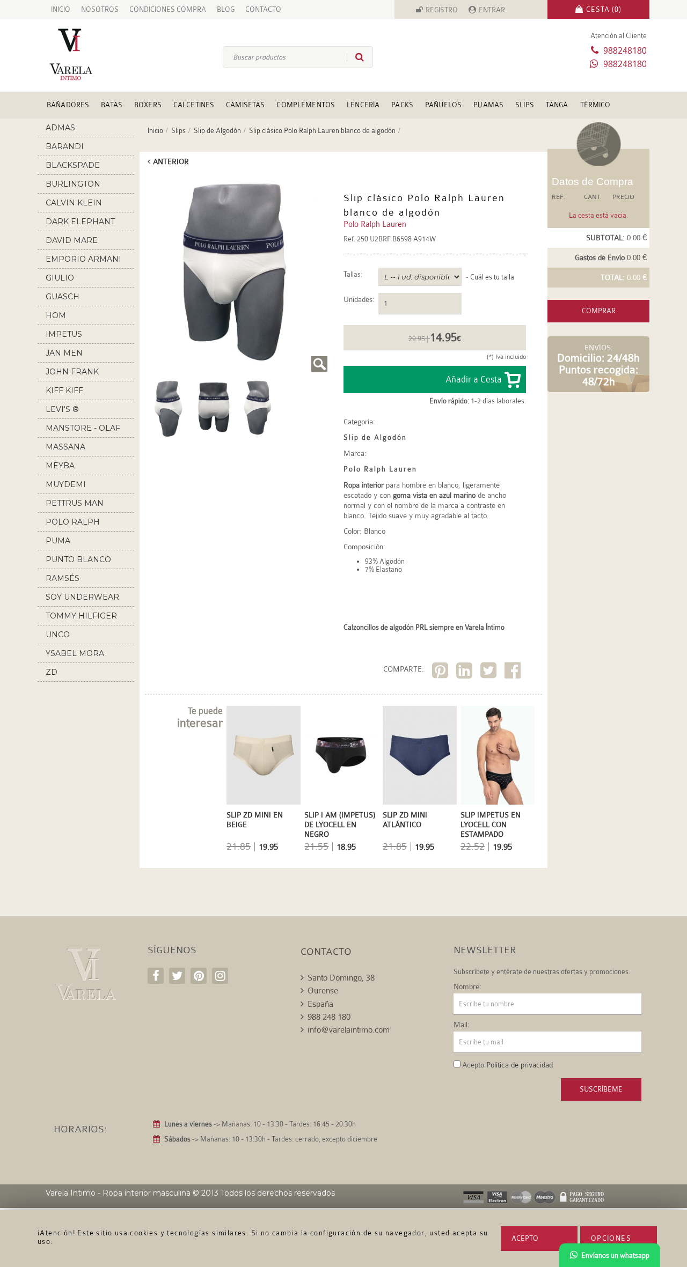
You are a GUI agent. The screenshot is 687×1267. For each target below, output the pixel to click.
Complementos (305, 105)
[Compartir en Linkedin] (466, 672)
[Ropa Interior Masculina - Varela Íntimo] (88, 54)
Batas (111, 105)
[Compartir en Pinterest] (441, 672)
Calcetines (193, 105)
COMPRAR (599, 311)
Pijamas (488, 105)
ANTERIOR (171, 161)
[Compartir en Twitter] (490, 672)
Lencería (363, 105)
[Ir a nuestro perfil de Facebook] (156, 976)
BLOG (226, 9)
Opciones (611, 1238)
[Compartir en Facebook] (514, 672)
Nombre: (467, 986)
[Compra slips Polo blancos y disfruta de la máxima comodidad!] (259, 406)
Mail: (462, 1024)
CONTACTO (263, 9)
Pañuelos (443, 105)
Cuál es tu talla (492, 277)
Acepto (524, 1238)
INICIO (60, 9)
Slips (524, 105)
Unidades (358, 300)
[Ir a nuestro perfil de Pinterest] (199, 976)
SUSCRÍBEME (601, 1089)
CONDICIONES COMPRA (167, 9)
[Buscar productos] (355, 57)
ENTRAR (492, 10)
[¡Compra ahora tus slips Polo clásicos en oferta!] (236, 273)
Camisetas (245, 105)
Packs (402, 105)
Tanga (557, 105)
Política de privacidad (519, 1064)
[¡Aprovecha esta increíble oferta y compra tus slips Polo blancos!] (213, 406)
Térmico (595, 105)
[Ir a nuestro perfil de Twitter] (177, 976)
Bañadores (68, 105)
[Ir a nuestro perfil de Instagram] (220, 976)
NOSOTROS (100, 9)
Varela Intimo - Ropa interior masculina (118, 1193)
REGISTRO (442, 10)
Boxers (148, 105)
